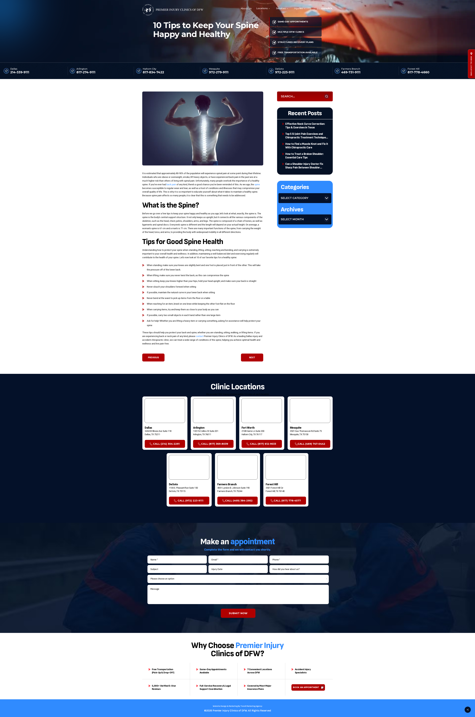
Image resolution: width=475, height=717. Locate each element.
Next (252, 357)
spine (257, 184)
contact (199, 336)
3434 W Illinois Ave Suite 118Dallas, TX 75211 (158, 432)
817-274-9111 (85, 72)
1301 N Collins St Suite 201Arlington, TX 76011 (205, 432)
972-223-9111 (284, 72)
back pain (171, 184)
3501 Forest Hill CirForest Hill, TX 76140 (275, 489)
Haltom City (149, 69)
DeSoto (279, 69)
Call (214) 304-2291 (166, 443)
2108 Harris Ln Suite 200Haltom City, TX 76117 (253, 432)
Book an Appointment (306, 687)
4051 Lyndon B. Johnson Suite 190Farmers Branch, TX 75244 (233, 489)
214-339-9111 (19, 72)
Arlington (81, 69)
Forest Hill (413, 69)
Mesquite (214, 69)
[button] (471, 66)
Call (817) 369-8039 (214, 443)
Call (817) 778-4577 (287, 500)
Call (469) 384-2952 (239, 500)
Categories (295, 187)
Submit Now (238, 613)
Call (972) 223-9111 (190, 500)
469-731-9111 (350, 72)
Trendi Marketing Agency (251, 706)
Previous (153, 357)
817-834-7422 (153, 72)
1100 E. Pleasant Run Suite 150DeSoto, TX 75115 (183, 489)
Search (326, 96)
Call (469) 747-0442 (311, 443)
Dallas (13, 69)
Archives (292, 209)
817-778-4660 (418, 72)
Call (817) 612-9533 (263, 443)
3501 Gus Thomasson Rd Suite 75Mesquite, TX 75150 (306, 432)
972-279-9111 (218, 72)
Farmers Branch (350, 69)
